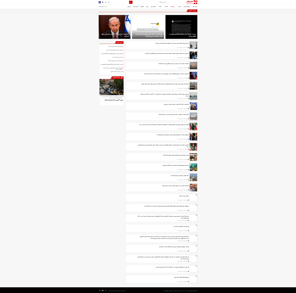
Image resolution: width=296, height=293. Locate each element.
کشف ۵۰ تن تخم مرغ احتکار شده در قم (114, 50)
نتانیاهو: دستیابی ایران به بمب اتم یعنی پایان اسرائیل (115, 35)
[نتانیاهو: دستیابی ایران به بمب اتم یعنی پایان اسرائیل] (115, 27)
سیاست (179, 6)
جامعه (160, 6)
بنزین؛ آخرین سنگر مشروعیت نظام (115, 61)
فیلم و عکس (135, 6)
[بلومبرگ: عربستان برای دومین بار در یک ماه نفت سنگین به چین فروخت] (148, 27)
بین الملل (173, 6)
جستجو (131, 2)
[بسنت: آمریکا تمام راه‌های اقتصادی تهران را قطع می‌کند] (181, 27)
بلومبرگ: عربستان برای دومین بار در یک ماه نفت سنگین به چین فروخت (149, 35)
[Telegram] (103, 2)
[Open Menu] (100, 2)
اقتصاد (166, 6)
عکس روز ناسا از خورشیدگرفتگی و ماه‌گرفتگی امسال (111, 53)
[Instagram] (106, 2)
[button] (100, 90)
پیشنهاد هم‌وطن (187, 6)
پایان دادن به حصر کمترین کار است (115, 46)
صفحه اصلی (194, 6)
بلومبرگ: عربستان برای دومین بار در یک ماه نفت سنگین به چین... (112, 68)
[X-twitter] (106, 290)
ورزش (147, 6)
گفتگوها (142, 6)
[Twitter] (108, 2)
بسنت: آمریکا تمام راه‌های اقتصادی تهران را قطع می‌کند (182, 35)
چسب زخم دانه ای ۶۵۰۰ (117, 57)
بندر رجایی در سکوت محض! (116, 71)
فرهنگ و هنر (153, 6)
